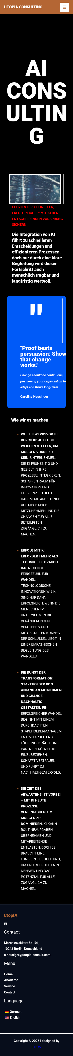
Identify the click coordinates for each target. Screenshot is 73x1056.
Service (9, 986)
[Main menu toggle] (64, 7)
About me (11, 980)
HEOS (36, 1047)
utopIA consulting (23, 7)
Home (8, 974)
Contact (9, 992)
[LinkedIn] (5, 923)
